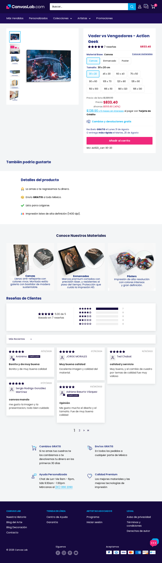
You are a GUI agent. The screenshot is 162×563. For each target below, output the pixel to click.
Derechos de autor (138, 531)
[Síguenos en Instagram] (64, 552)
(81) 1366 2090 (64, 487)
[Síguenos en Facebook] (58, 552)
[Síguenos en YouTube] (76, 552)
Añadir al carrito (119, 140)
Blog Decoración (16, 527)
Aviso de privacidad (139, 517)
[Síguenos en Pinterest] (70, 552)
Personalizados (38, 18)
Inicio (9, 27)
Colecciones (61, 18)
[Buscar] (132, 6)
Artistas (82, 18)
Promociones (104, 18)
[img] (16, 352)
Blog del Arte (14, 522)
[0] (153, 7)
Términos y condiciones (134, 524)
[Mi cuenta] (139, 6)
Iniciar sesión (94, 522)
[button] (96, 47)
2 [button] (79, 430)
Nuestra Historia (16, 517)
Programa (93, 517)
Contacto (12, 532)
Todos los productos (26, 27)
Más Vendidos (14, 18)
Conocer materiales (142, 54)
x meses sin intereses (105, 111)
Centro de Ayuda (57, 517)
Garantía (52, 522)
